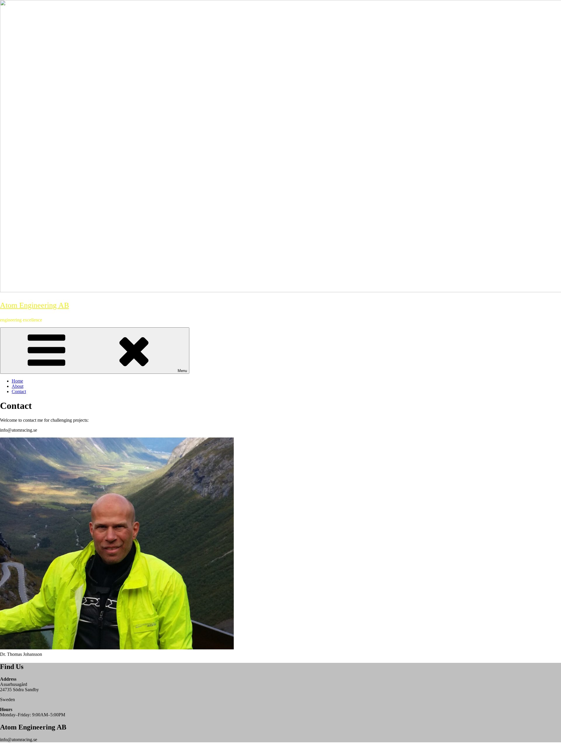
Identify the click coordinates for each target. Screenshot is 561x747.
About (17, 386)
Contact (19, 391)
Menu (182, 371)
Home (17, 380)
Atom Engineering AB (34, 305)
